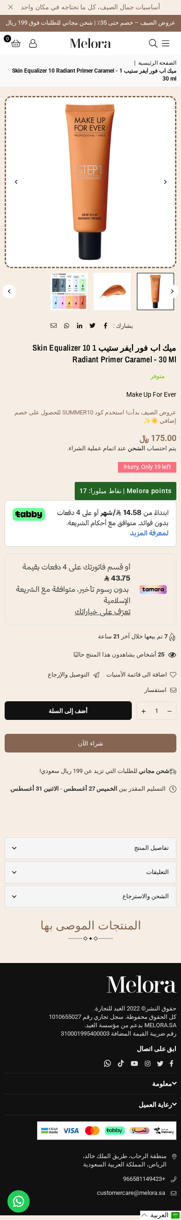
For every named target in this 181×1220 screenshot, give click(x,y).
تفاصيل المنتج (151, 848)
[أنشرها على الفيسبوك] (106, 326)
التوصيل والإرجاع (69, 674)
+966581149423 (144, 1178)
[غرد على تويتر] (93, 326)
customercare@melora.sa (131, 1192)
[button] (16, 43)
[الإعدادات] (33, 43)
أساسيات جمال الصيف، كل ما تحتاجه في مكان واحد (90, 7)
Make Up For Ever (151, 394)
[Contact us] (18, 1201)
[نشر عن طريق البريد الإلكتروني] (54, 326)
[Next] (16, 182)
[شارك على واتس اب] (67, 326)
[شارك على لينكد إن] (80, 326)
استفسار (156, 689)
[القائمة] (165, 43)
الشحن (136, 448)
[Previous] (165, 182)
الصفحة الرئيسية (157, 63)
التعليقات (157, 872)
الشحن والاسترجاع (146, 896)
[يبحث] (153, 43)
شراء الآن (90, 743)
